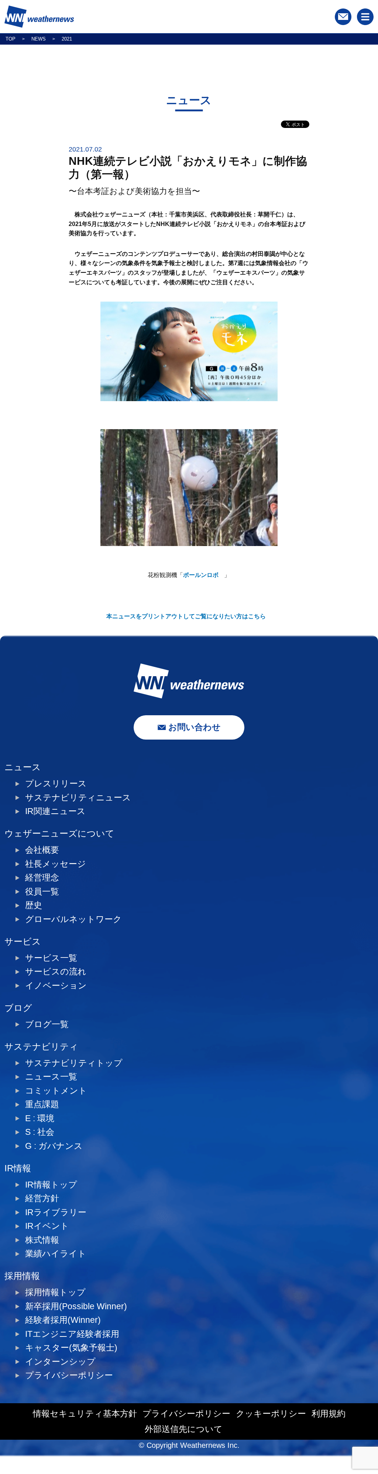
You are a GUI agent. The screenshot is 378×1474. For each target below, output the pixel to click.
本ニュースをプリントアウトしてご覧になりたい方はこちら (186, 616)
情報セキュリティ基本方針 (85, 1413)
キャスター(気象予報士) (71, 1347)
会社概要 (42, 850)
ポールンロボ (201, 575)
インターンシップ (60, 1361)
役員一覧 (42, 891)
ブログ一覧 (47, 1024)
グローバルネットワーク (73, 919)
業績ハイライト (55, 1253)
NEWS (38, 39)
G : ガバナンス (54, 1146)
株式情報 (42, 1240)
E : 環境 (39, 1118)
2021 (67, 39)
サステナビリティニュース (78, 797)
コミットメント (56, 1090)
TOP (11, 39)
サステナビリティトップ (74, 1063)
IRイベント (47, 1226)
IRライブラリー (55, 1212)
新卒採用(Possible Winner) (76, 1306)
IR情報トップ (51, 1184)
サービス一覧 (51, 958)
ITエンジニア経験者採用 (72, 1334)
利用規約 (329, 1413)
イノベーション (56, 985)
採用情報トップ (55, 1292)
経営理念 (42, 877)
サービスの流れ (55, 971)
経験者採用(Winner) (63, 1320)
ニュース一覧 (51, 1076)
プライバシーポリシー (69, 1375)
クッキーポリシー (271, 1413)
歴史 (33, 905)
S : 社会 (39, 1132)
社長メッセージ (55, 864)
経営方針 (42, 1198)
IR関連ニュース (55, 811)
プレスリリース (56, 783)
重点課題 (42, 1104)
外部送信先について (184, 1429)
